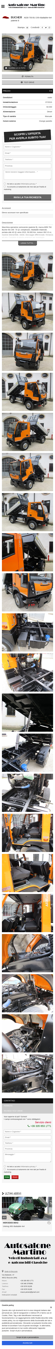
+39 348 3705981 (26, 1283)
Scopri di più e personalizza (27, 1337)
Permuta (28, 76)
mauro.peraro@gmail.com (29, 1292)
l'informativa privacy (28, 184)
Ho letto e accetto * (22, 184)
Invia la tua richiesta (27, 197)
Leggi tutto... (27, 243)
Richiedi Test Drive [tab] (13, 1111)
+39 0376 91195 (26, 1286)
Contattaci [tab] (9, 1101)
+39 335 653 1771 (40, 1126)
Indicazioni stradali (9, 1295)
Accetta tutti (27, 1343)
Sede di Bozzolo (11, 1271)
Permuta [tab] (8, 1106)
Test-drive (28, 82)
